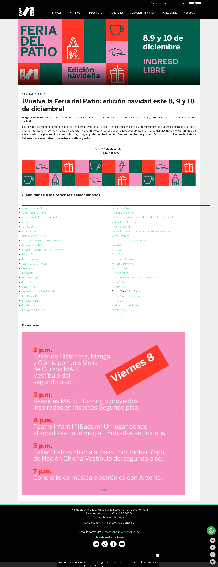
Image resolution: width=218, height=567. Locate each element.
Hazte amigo (169, 12)
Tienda (167, 3)
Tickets (194, 3)
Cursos (154, 3)
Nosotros (189, 12)
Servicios (181, 3)
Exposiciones (96, 12)
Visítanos (74, 12)
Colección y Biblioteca (143, 12)
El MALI (56, 12)
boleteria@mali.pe (113, 517)
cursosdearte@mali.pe (114, 526)
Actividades (117, 12)
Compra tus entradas (143, 562)
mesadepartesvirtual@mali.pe (122, 531)
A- (213, 554)
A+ (212, 540)
